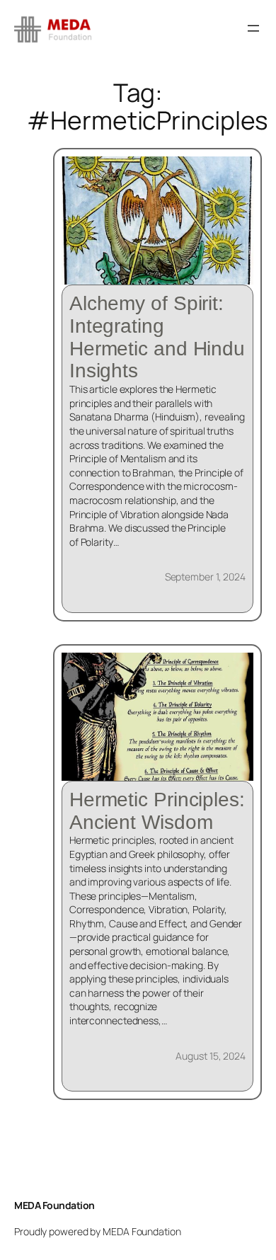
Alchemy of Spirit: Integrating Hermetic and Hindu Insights (157, 337)
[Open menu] (253, 28)
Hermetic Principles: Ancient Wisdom (157, 811)
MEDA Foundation (54, 1205)
